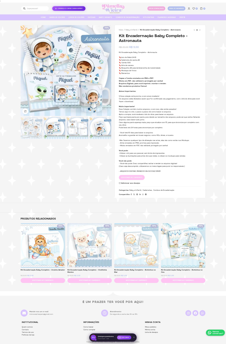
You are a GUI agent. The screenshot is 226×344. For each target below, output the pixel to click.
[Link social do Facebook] (131, 194)
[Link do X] (134, 194)
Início (121, 30)
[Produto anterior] (194, 30)
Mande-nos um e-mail (38, 312)
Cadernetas (147, 190)
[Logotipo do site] (113, 8)
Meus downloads (156, 8)
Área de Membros (176, 8)
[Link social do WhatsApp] (142, 194)
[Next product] (199, 30)
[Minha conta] (189, 8)
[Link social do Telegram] (145, 194)
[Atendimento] (104, 313)
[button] (43, 280)
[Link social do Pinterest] (137, 194)
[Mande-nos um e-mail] (24, 313)
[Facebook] (195, 313)
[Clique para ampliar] (25, 111)
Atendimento (115, 312)
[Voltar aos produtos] (197, 30)
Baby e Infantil (131, 30)
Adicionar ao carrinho (131, 177)
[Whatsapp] (202, 313)
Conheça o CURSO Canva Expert (70, 8)
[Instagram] (188, 313)
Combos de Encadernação (163, 190)
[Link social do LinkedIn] (140, 194)
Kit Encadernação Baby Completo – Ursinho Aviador (43, 270)
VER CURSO (125, 337)
